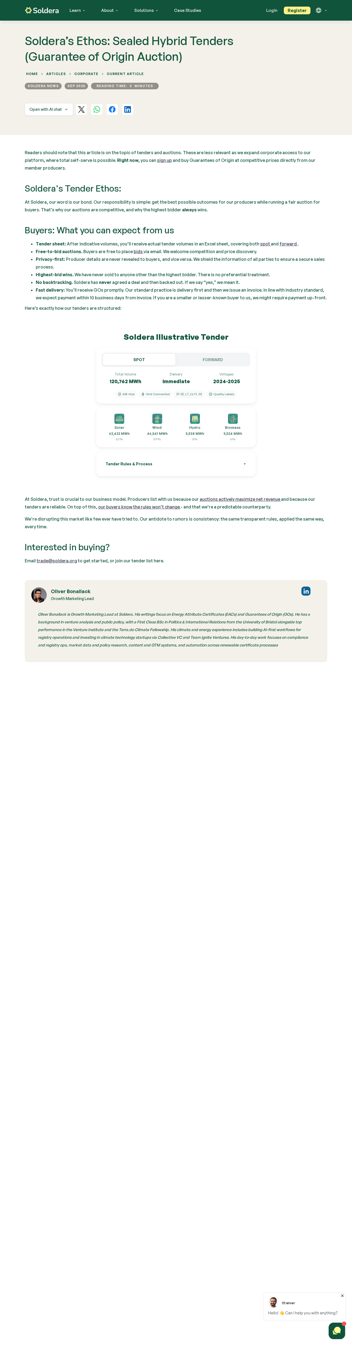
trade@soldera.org (57, 560)
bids (139, 251)
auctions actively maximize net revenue (240, 499)
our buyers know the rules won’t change (139, 507)
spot (265, 244)
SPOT (139, 359)
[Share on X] (81, 109)
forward (288, 244)
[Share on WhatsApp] (96, 109)
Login (271, 10)
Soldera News (43, 86)
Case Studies (187, 10)
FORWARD (213, 359)
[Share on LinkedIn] (127, 109)
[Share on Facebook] (112, 109)
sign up (164, 160)
